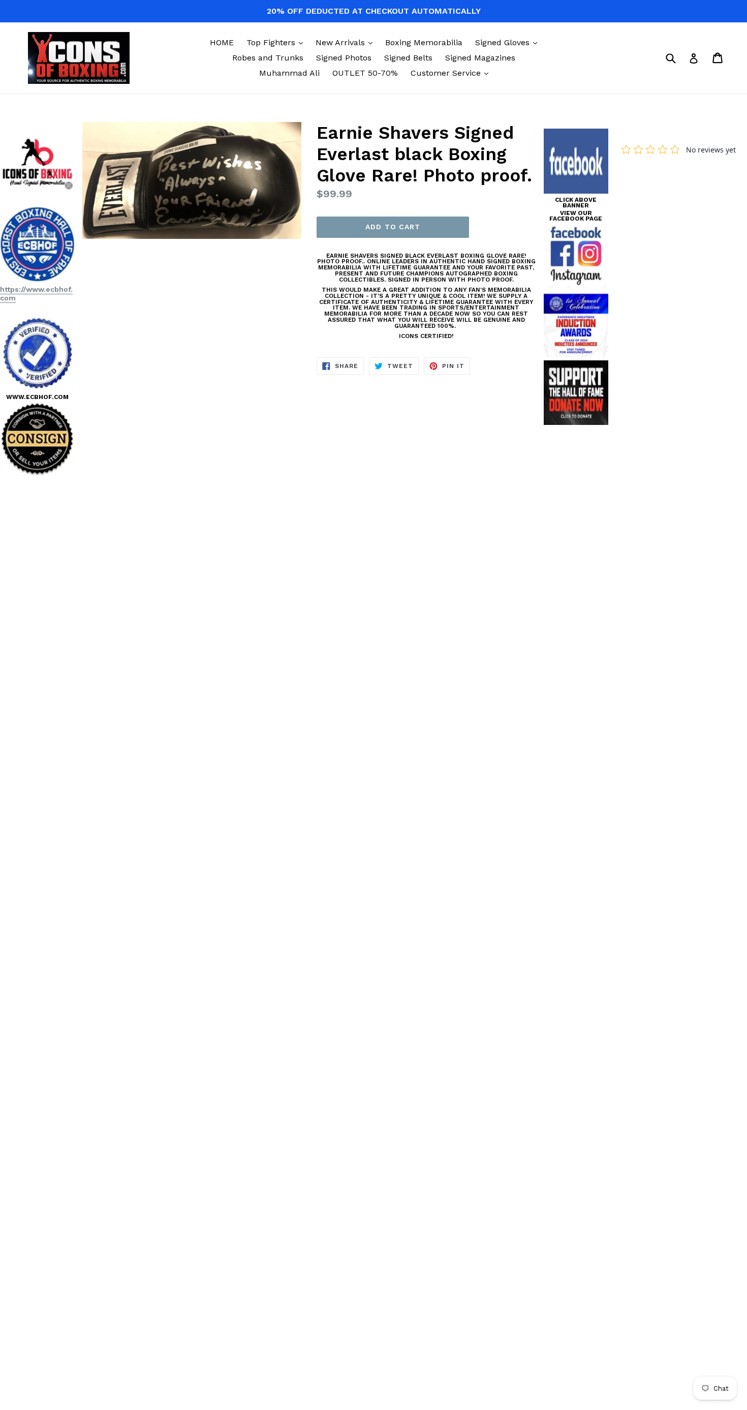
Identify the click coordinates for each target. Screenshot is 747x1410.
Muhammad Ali (289, 73)
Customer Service (452, 73)
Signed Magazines (480, 58)
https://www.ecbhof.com (36, 293)
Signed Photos (343, 58)
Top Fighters (277, 42)
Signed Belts (408, 58)
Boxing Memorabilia (423, 42)
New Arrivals (347, 42)
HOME (222, 42)
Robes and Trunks (267, 58)
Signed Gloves (508, 42)
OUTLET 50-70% (365, 73)
